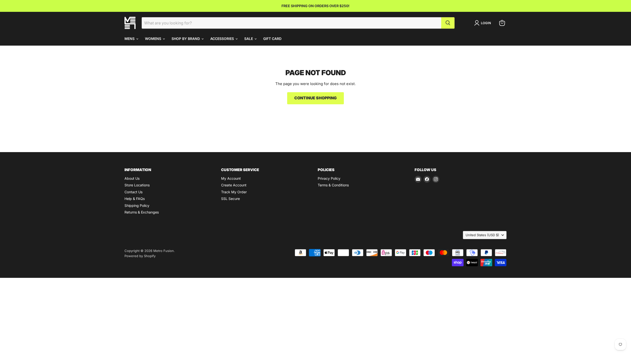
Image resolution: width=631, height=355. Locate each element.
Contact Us (133, 192)
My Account (231, 178)
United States (482, 235)
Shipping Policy (136, 205)
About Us (132, 178)
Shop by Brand (186, 38)
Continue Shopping (315, 98)
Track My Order (234, 192)
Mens (130, 38)
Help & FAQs (134, 198)
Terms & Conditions (333, 185)
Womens (153, 38)
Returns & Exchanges (141, 212)
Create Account (233, 185)
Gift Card (272, 38)
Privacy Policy (329, 178)
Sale (249, 38)
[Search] (448, 23)
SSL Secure (230, 198)
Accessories (222, 38)
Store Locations (137, 185)
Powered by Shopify (140, 256)
